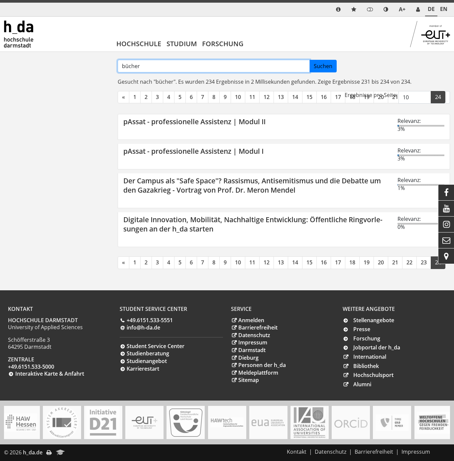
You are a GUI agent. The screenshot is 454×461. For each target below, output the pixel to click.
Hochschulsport (373, 375)
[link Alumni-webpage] (60, 453)
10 (238, 97)
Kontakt (296, 451)
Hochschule (138, 43)
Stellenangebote (373, 320)
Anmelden (251, 320)
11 (252, 97)
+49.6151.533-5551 (150, 320)
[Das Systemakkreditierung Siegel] (61, 422)
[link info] (338, 9)
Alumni (362, 384)
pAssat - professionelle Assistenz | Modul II (194, 121)
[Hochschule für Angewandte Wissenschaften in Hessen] (20, 422)
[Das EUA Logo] (268, 422)
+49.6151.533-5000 (31, 366)
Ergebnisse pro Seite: (371, 95)
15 (309, 97)
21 (395, 262)
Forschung (223, 43)
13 (281, 97)
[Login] (370, 9)
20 (381, 262)
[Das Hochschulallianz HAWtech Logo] (227, 422)
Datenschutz (254, 335)
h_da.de (33, 452)
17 (338, 97)
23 (424, 262)
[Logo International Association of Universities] (309, 422)
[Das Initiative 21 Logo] (103, 422)
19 (367, 262)
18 (352, 262)
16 (324, 97)
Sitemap (248, 380)
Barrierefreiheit (258, 327)
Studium (182, 43)
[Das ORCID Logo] (351, 422)
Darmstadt (252, 350)
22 (409, 262)
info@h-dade (143, 327)
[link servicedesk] (418, 9)
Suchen (323, 66)
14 (295, 97)
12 (267, 97)
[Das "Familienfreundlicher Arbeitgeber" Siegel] (185, 423)
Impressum (252, 342)
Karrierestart (143, 368)
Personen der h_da (262, 365)
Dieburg (248, 357)
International (369, 356)
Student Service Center (155, 346)
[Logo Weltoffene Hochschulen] (433, 423)
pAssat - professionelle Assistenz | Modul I (193, 151)
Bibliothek (366, 366)
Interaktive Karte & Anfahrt (49, 373)
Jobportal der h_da (376, 347)
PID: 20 (78, 452)
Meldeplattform (258, 372)
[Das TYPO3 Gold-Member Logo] (392, 422)
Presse (361, 329)
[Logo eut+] (144, 422)
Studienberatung (148, 353)
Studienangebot (147, 361)
